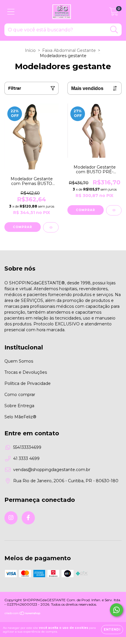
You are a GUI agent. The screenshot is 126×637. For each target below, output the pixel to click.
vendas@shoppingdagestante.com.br (51, 469)
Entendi (112, 629)
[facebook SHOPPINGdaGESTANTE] (28, 517)
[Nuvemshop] (22, 614)
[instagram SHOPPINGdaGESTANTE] (11, 517)
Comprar (22, 227)
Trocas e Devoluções (25, 372)
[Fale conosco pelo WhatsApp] (116, 609)
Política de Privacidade (27, 383)
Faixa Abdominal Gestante (69, 50)
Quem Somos (18, 361)
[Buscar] (114, 30)
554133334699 (27, 447)
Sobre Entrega (19, 405)
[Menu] (11, 12)
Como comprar (19, 394)
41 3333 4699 (26, 458)
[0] (114, 13)
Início (30, 50)
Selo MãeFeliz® (20, 416)
